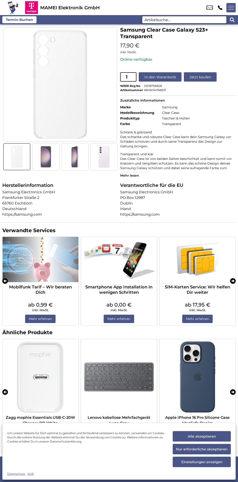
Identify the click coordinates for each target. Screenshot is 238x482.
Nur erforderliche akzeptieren (202, 449)
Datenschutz (16, 473)
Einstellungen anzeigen (201, 462)
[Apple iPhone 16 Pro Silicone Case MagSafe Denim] (197, 377)
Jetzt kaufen (200, 77)
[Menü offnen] (231, 7)
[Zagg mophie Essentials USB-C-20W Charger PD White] (40, 377)
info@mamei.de (209, 7)
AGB (30, 473)
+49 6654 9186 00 (220, 7)
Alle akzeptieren (202, 436)
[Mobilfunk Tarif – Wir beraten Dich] (40, 259)
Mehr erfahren (40, 319)
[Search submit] (232, 19)
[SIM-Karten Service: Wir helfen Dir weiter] (197, 259)
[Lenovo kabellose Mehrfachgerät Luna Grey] (119, 377)
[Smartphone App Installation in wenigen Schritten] (119, 259)
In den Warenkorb (160, 77)
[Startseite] (12, 7)
